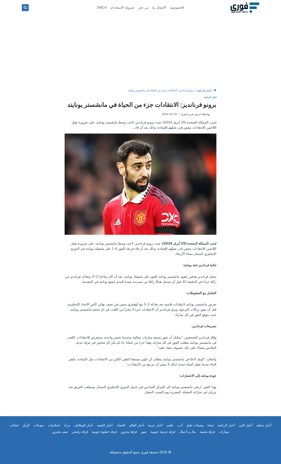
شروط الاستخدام (122, 7)
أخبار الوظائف (83, 425)
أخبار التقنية (105, 425)
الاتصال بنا (159, 7)
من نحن (143, 7)
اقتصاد (121, 425)
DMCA (102, 7)
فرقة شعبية (207, 432)
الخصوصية (177, 7)
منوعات (39, 425)
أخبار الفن (246, 425)
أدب (180, 425)
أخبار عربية (155, 425)
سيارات (224, 432)
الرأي (26, 425)
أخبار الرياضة (210, 97)
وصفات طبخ (195, 425)
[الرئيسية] (215, 90)
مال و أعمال (187, 432)
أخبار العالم (136, 425)
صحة (210, 425)
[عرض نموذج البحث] (25, 7)
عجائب (14, 425)
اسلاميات (54, 425)
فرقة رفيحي (80, 432)
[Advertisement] (140, 44)
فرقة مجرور (129, 432)
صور (144, 432)
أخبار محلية (263, 425)
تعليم (170, 425)
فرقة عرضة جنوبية (162, 432)
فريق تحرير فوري (191, 114)
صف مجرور (60, 432)
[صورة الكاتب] (214, 114)
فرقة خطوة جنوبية (104, 432)
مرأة (67, 425)
